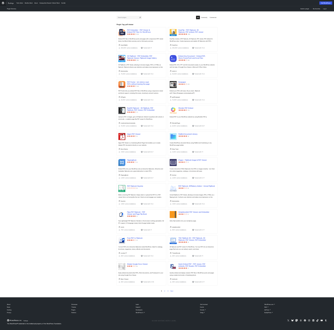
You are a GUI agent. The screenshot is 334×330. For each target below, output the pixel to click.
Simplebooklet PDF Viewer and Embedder (193, 212)
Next (171, 291)
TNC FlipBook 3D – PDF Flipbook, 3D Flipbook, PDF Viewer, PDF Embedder (192, 239)
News (8, 307)
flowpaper (182, 82)
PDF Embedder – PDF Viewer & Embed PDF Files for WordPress (139, 31)
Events (202, 307)
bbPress (267, 310)
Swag (202, 312)
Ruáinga (26, 320)
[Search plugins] (140, 17)
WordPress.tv (140, 312)
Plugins (73, 310)
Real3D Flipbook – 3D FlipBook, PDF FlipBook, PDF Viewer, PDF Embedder (141, 109)
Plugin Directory (11, 8)
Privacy (9, 312)
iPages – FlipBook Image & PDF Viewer (192, 160)
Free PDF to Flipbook (135, 238)
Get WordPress (326, 3)
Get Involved (204, 304)
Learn (137, 304)
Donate (203, 310)
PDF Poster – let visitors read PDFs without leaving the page (138, 83)
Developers (139, 310)
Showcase (74, 304)
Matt (266, 307)
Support (138, 307)
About (8, 304)
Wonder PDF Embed (185, 108)
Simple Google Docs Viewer (137, 264)
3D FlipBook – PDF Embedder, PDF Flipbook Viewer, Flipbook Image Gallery (142, 57)
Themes (73, 307)
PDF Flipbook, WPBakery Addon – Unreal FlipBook (196, 186)
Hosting (9, 310)
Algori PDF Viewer (134, 134)
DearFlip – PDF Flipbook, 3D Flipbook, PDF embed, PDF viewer (190, 31)
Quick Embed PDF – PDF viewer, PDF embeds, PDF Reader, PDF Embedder (192, 265)
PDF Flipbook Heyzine (135, 186)
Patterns (73, 312)
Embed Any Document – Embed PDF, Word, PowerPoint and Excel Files (191, 57)
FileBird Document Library (187, 134)
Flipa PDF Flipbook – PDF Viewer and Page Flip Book (137, 213)
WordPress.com (269, 304)
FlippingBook (131, 160)
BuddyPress (268, 312)
